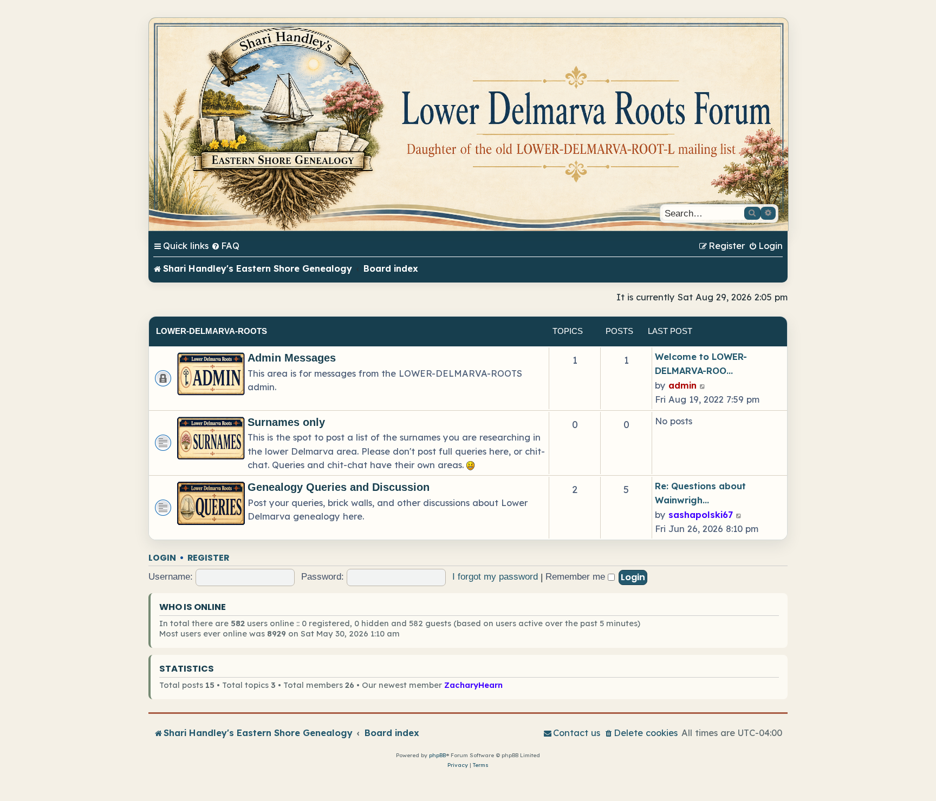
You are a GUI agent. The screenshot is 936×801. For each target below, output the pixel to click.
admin (682, 385)
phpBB (437, 755)
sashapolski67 (700, 514)
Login (162, 557)
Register (208, 557)
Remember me (576, 576)
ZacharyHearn (473, 685)
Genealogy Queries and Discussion (339, 487)
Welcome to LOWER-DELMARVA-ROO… (701, 363)
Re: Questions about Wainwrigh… (700, 492)
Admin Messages (292, 358)
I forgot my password (495, 576)
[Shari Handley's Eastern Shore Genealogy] (468, 124)
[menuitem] (225, 245)
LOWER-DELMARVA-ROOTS (211, 331)
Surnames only (286, 422)
